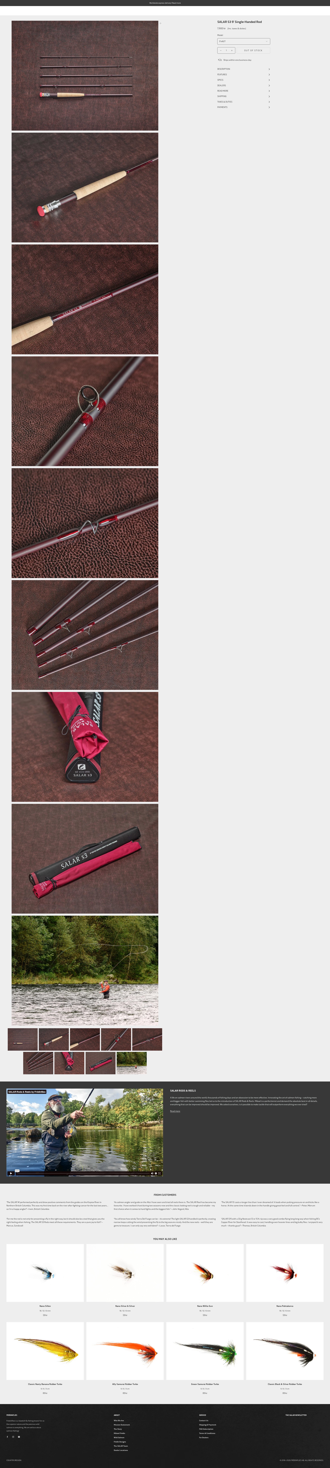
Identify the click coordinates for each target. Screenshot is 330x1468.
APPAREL (308, 10)
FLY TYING (295, 10)
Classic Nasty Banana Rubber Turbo (45, 1384)
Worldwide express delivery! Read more (165, 3)
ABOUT (321, 10)
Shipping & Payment (207, 1425)
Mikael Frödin (119, 1433)
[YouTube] (19, 1436)
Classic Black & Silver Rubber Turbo (285, 1384)
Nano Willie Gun (205, 1306)
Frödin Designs (120, 1442)
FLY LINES (263, 10)
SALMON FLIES (279, 10)
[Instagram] (13, 1436)
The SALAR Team (121, 1446)
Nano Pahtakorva (285, 1306)
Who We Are (119, 1420)
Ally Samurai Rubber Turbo (125, 1384)
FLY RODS (236, 10)
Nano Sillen (45, 1306)
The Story (118, 1429)
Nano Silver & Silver (125, 1306)
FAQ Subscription (206, 1429)
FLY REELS (249, 10)
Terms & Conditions (207, 1433)
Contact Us (203, 1420)
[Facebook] (7, 1436)
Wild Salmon (119, 1437)
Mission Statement (122, 1425)
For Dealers (203, 1437)
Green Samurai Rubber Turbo (205, 1384)
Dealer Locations (121, 1450)
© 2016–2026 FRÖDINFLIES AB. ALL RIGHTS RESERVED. (302, 1460)
